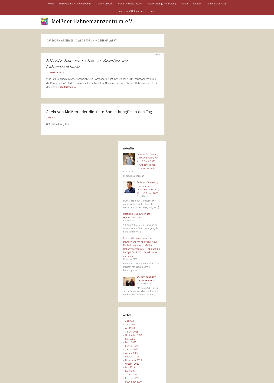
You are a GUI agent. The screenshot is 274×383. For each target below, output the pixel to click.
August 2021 (131, 374)
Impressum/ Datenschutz (131, 11)
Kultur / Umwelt (104, 3)
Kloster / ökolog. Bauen (130, 3)
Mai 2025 (130, 338)
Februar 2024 (132, 356)
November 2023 (133, 360)
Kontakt (197, 3)
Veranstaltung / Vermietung (161, 3)
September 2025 (133, 335)
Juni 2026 (130, 324)
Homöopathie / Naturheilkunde (75, 3)
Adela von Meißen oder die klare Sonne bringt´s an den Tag (99, 111)
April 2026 (130, 328)
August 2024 (131, 353)
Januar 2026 (131, 331)
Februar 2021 (132, 378)
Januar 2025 (131, 349)
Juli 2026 (129, 320)
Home (51, 3)
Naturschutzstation (216, 3)
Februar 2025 (132, 346)
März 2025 (130, 342)
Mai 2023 (130, 367)
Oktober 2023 (132, 363)
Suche (153, 11)
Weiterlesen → (68, 87)
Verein (184, 3)
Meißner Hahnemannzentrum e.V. (92, 21)
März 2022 (130, 371)
